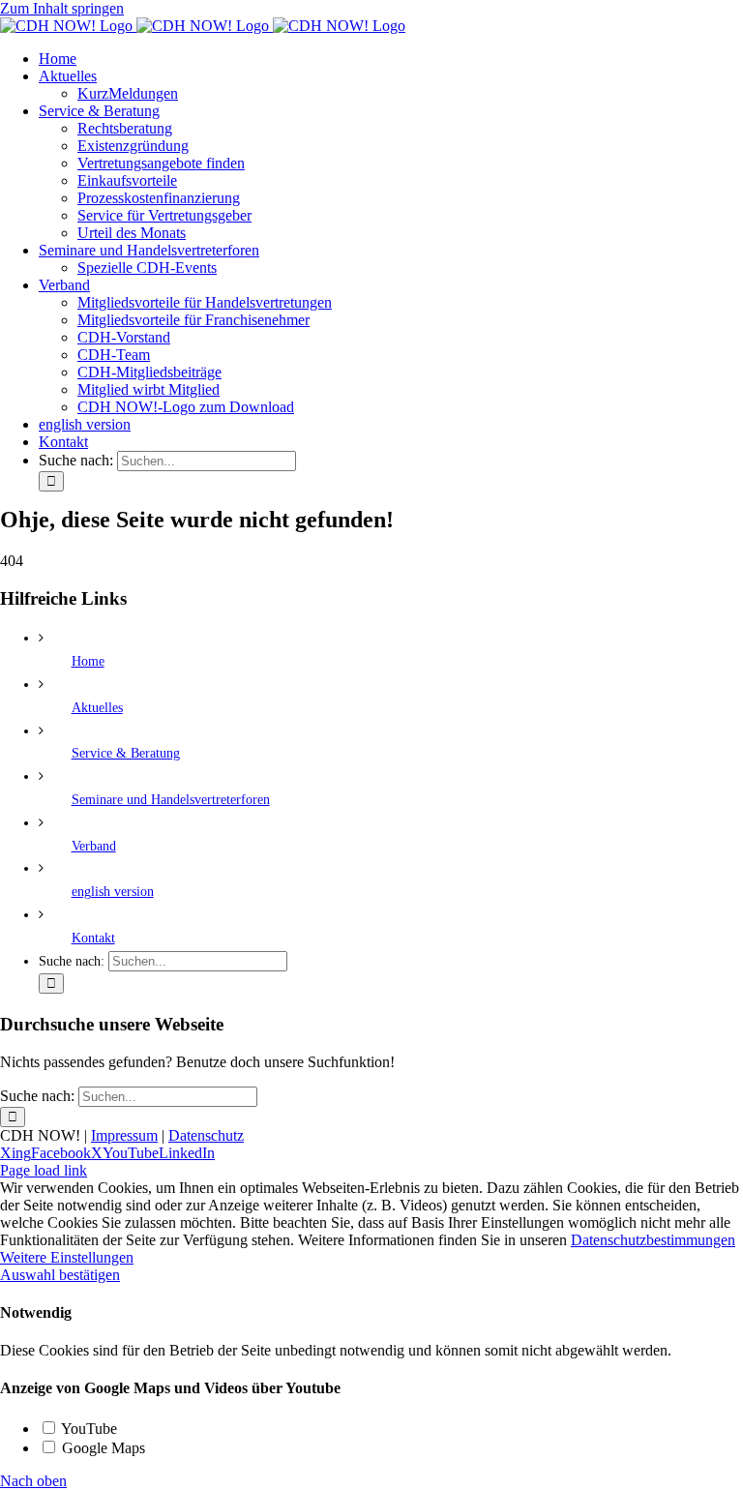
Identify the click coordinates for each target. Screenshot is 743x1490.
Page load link (43, 1170)
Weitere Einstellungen (67, 1257)
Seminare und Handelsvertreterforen (171, 799)
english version (113, 891)
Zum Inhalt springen (62, 8)
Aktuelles (97, 707)
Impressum (124, 1135)
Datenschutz (206, 1135)
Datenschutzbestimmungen (653, 1240)
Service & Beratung (126, 753)
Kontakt (93, 938)
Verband (94, 846)
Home (88, 661)
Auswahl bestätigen (60, 1274)
